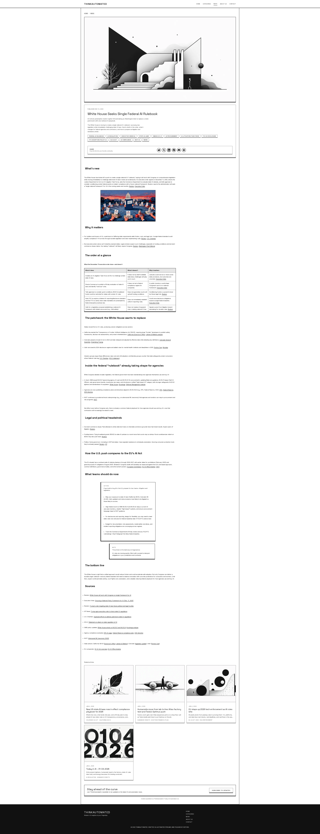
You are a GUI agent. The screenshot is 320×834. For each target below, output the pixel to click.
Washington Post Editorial (147, 246)
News (92, 13)
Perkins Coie (158, 347)
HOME (198, 4)
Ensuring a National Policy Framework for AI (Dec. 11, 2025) (114, 600)
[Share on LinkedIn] (169, 150)
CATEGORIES (207, 4)
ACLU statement (114, 358)
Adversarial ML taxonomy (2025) (98, 638)
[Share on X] (164, 150)
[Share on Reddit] (159, 150)
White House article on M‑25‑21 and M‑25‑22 (112, 627)
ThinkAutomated (95, 3)
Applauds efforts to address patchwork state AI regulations (112, 617)
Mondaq (165, 347)
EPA (161, 390)
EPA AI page (108, 633)
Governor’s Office (109, 644)
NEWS (215, 4)
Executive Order (140, 186)
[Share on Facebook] (174, 150)
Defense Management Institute (135, 384)
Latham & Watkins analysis (154, 334)
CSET (158, 467)
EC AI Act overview (101, 649)
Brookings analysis (132, 627)
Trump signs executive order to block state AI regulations (109, 611)
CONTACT (232, 4)
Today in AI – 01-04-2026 (97, 769)
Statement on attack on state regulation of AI (103, 622)
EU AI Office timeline (148, 467)
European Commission (134, 467)
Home (86, 13)
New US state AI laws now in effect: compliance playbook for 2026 (108, 710)
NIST (95, 399)
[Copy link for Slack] (184, 150)
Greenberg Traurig (97, 342)
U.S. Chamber (151, 238)
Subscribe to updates (221, 790)
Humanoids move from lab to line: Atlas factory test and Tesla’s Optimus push (159, 710)
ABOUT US (223, 4)
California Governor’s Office (136, 334)
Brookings (122, 384)
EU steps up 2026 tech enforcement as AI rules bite (210, 710)
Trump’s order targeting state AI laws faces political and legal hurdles (112, 606)
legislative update (140, 644)
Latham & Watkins (121, 644)
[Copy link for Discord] (179, 150)
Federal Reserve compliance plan (123, 633)
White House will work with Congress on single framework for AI (110, 595)
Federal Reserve (168, 390)
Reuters (131, 186)
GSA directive (88, 392)
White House (114, 384)
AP (106, 444)
